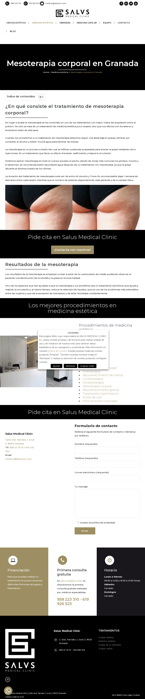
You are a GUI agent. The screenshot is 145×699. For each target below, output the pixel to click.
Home (46, 72)
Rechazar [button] (70, 366)
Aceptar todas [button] (87, 366)
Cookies (136, 695)
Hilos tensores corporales (100, 401)
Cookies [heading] (73, 332)
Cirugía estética (106, 637)
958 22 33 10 (16, 447)
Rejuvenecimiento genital (101, 390)
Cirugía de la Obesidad (109, 645)
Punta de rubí (92, 397)
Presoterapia (91, 371)
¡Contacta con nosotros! (72, 250)
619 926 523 (79, 650)
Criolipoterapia (93, 379)
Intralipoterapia (93, 382)
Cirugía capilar (105, 648)
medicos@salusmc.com (18, 459)
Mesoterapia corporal (97, 386)
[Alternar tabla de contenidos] (39, 96)
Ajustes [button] (56, 366)
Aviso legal (127, 695)
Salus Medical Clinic (71, 580)
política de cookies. (57, 351)
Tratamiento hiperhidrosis (101, 393)
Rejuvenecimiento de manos (103, 375)
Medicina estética (59, 72)
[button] (8, 690)
